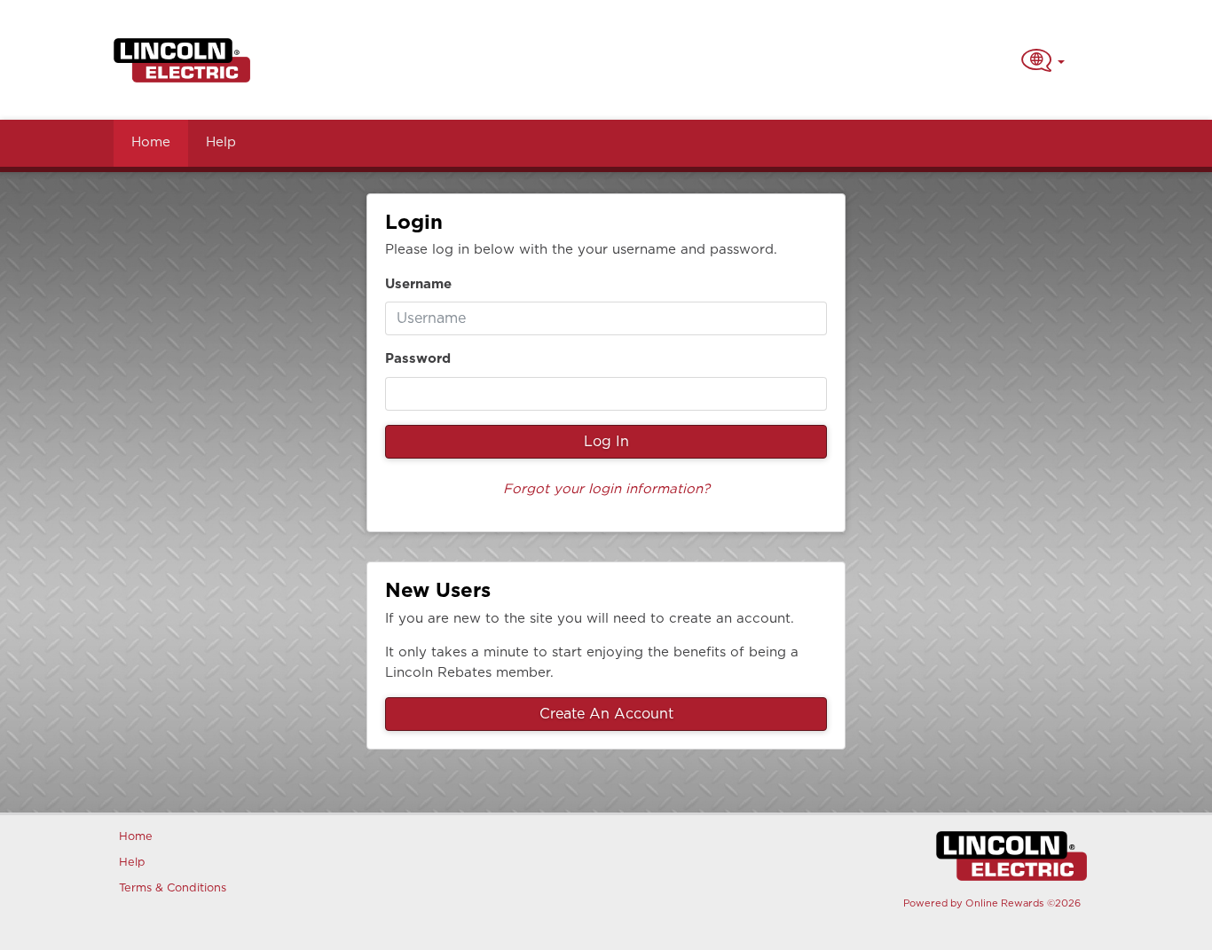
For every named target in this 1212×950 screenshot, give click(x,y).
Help (221, 142)
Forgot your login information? (606, 489)
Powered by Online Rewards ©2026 (992, 903)
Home (150, 142)
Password (418, 358)
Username (418, 284)
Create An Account (606, 714)
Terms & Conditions (170, 888)
